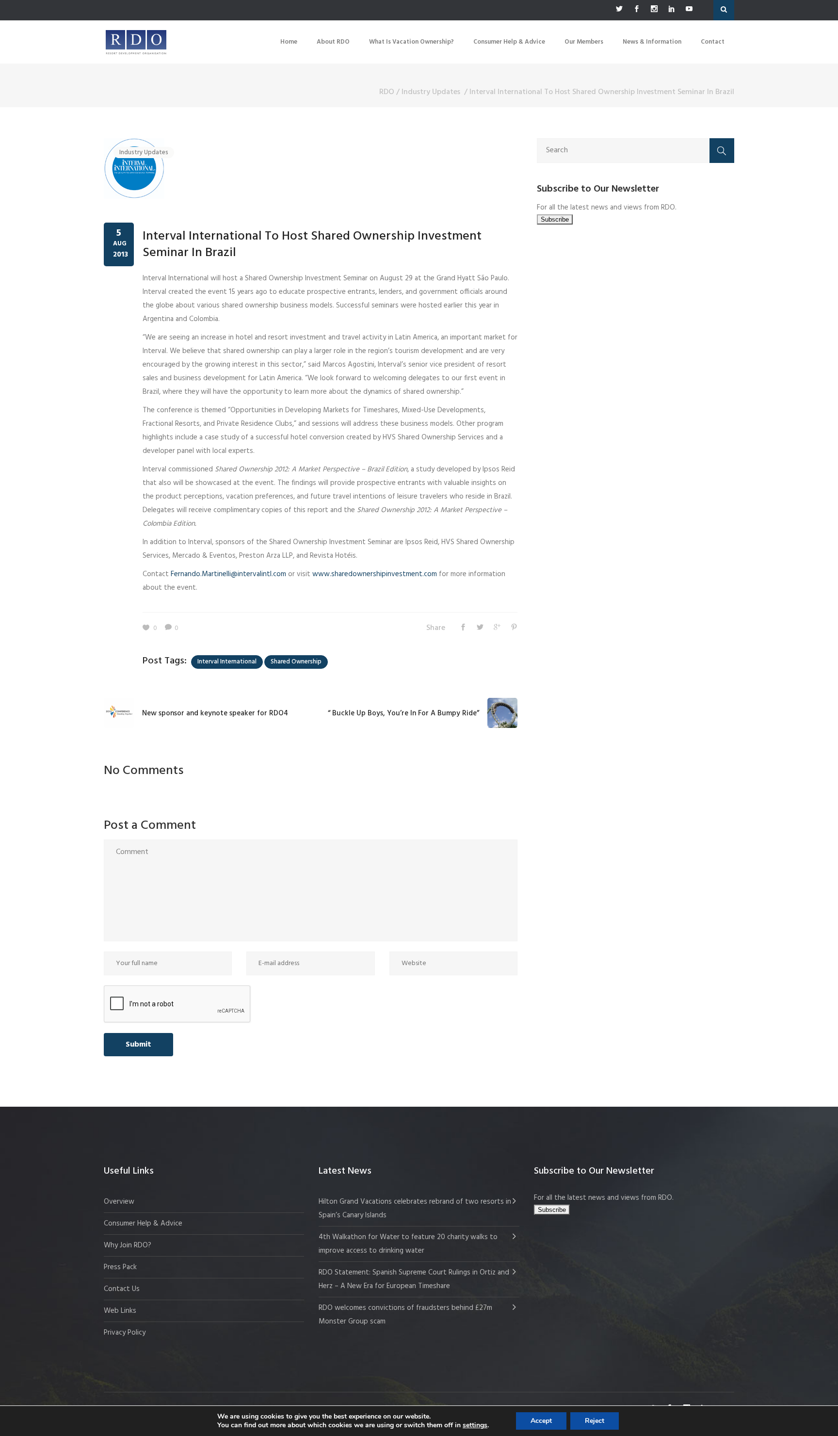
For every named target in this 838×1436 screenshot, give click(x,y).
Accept (541, 1420)
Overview (119, 1202)
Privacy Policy (124, 1333)
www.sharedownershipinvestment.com (374, 574)
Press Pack (120, 1267)
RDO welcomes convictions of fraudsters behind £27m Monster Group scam (405, 1314)
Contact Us (122, 1289)
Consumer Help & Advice (143, 1223)
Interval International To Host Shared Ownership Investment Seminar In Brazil (312, 244)
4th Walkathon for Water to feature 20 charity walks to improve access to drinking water (408, 1244)
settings (475, 1425)
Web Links (120, 1311)
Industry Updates (431, 92)
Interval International (227, 662)
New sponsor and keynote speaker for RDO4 (215, 713)
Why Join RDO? (127, 1245)
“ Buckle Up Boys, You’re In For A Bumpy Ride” (403, 713)
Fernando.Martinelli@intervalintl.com (228, 574)
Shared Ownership (296, 662)
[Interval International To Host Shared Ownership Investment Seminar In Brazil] (134, 168)
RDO (386, 92)
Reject (594, 1420)
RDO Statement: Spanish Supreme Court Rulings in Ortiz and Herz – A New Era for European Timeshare (414, 1279)
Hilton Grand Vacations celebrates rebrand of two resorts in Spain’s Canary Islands (415, 1208)
